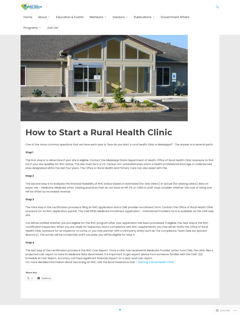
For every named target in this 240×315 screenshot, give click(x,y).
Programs (31, 28)
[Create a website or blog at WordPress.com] (120, 310)
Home (28, 17)
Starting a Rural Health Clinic (156, 262)
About (42, 17)
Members (96, 17)
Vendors (118, 17)
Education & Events (70, 17)
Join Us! (52, 28)
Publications (143, 17)
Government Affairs (175, 17)
